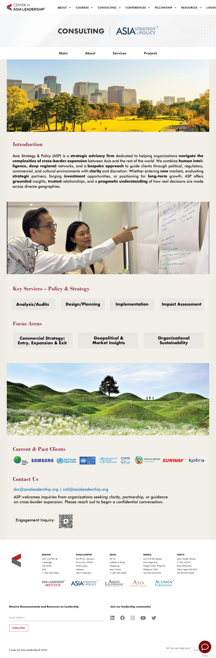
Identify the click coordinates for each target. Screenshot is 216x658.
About (62, 7)
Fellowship (163, 7)
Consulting (107, 7)
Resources (189, 7)
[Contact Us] (205, 647)
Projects (150, 53)
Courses (82, 7)
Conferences (136, 7)
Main (63, 53)
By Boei (205, 656)
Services (120, 53)
